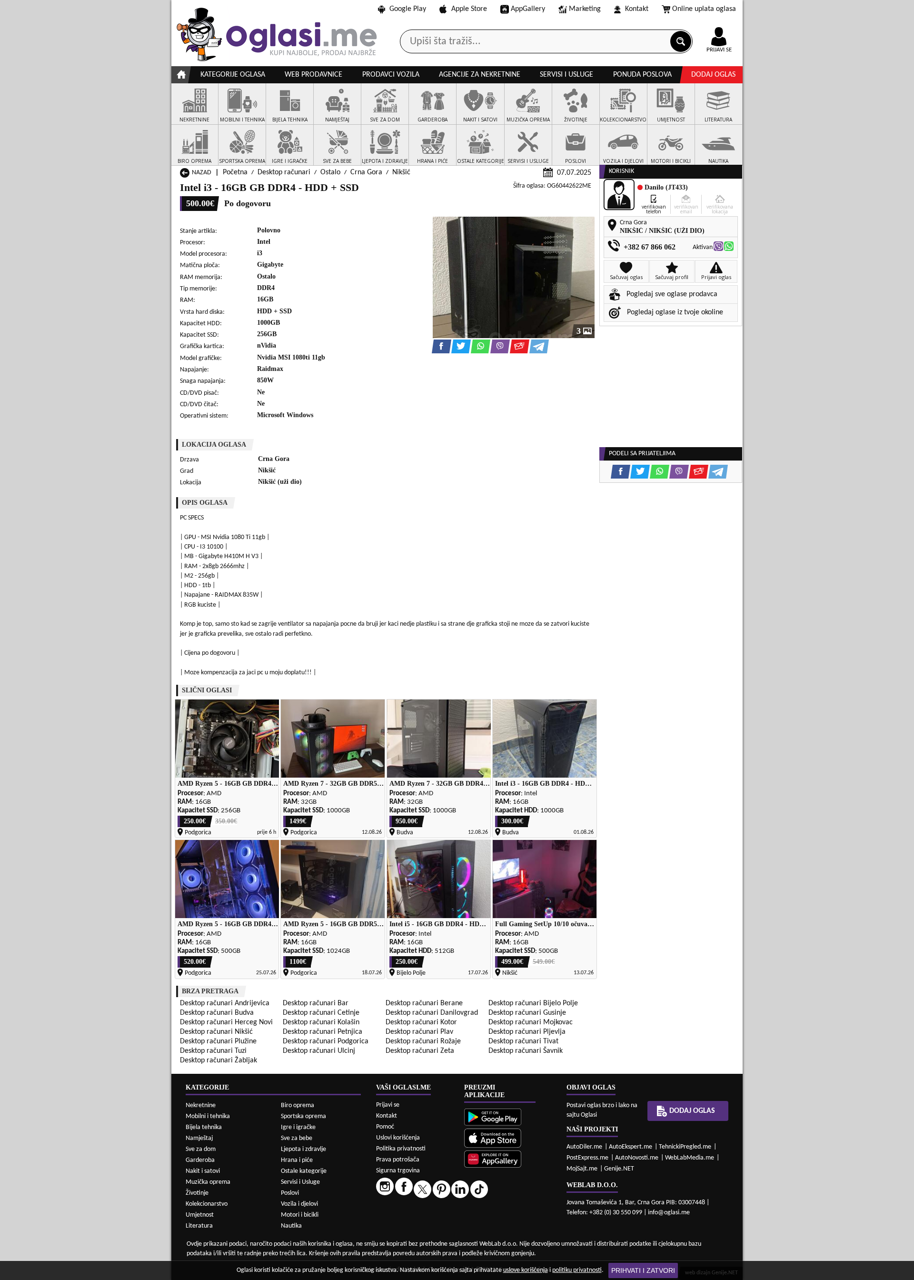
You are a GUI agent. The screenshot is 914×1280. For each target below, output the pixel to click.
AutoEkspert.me (630, 1146)
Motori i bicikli (299, 1215)
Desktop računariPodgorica (325, 1041)
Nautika (291, 1226)
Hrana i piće (297, 1160)
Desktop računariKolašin (321, 1022)
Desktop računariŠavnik (525, 1051)
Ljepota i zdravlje (303, 1149)
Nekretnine (201, 1105)
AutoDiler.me (584, 1146)
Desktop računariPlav (419, 1032)
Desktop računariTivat (523, 1041)
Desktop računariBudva (217, 1013)
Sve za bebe (296, 1138)
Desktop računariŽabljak (218, 1060)
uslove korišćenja (525, 1270)
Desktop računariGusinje (527, 1013)
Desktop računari (284, 172)
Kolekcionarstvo (207, 1204)
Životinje (197, 1193)
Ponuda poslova (642, 75)
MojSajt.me (581, 1168)
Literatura (199, 1226)
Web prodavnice (313, 75)
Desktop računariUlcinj (319, 1051)
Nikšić (401, 172)
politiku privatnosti (577, 1270)
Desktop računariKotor (421, 1022)
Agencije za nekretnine (479, 75)
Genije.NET (619, 1168)
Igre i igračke (298, 1127)
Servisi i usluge (566, 75)
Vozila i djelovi (299, 1204)
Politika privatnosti (401, 1148)
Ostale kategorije (304, 1171)
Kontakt (636, 9)
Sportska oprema (303, 1116)
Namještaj (199, 1138)
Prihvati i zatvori (643, 1270)
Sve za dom (201, 1149)
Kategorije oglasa (232, 75)
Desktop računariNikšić (216, 1032)
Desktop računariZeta (420, 1051)
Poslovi (290, 1193)
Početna (235, 172)
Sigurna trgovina (398, 1170)
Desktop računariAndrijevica (224, 1003)
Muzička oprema (208, 1182)
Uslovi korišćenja (398, 1137)
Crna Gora (366, 172)
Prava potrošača (397, 1159)
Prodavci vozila (390, 75)
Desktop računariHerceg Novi (226, 1022)
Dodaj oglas (713, 75)
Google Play (407, 9)
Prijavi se (387, 1105)
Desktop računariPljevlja (527, 1032)
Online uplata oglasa (704, 9)
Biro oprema (297, 1105)
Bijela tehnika (204, 1127)
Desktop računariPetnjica (322, 1032)
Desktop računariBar (315, 1003)
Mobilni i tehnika (208, 1116)
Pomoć (385, 1126)
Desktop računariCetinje (321, 1013)
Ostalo (330, 172)
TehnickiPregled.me (685, 1146)
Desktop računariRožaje (423, 1041)
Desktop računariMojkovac (530, 1022)
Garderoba (200, 1160)
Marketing (585, 9)
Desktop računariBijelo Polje (533, 1003)
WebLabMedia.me (689, 1157)
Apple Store (469, 9)
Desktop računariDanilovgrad (432, 1013)
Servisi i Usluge (300, 1182)
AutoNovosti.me (636, 1157)
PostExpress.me (587, 1157)
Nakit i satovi (203, 1171)
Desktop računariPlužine (218, 1041)
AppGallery (528, 9)
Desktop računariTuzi (213, 1051)
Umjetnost (200, 1215)
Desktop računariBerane (424, 1003)
